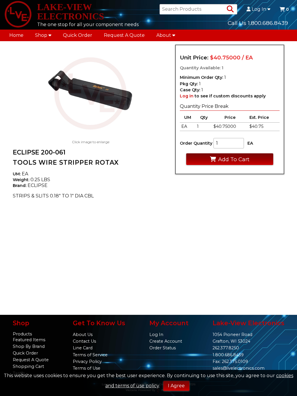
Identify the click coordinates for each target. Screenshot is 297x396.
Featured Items (29, 339)
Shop (41, 35)
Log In (259, 9)
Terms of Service (90, 354)
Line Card (83, 347)
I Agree (176, 385)
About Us (83, 334)
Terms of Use (86, 368)
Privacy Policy (87, 361)
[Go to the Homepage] (17, 15)
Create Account (165, 341)
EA (250, 143)
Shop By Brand (29, 346)
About (163, 35)
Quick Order (77, 35)
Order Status (162, 347)
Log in (186, 96)
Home (16, 35)
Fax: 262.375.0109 (230, 361)
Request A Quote (124, 35)
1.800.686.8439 (228, 354)
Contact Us (84, 341)
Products (22, 334)
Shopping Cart (28, 366)
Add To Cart (233, 159)
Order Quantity (196, 143)
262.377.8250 (226, 347)
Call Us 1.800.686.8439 (258, 22)
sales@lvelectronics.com (239, 368)
